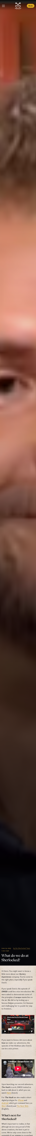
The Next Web (22, 1106)
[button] (3, 6)
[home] (18, 6)
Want (4, 1106)
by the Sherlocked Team (21, 948)
